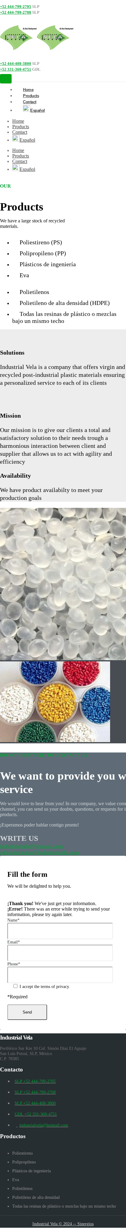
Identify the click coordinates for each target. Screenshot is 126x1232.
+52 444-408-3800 (15, 64)
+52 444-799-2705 (15, 7)
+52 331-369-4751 (15, 69)
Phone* (13, 963)
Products (20, 126)
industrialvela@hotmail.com (31, 846)
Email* (13, 942)
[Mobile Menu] (6, 78)
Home (18, 121)
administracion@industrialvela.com (39, 852)
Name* (13, 920)
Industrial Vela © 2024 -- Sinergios (63, 1223)
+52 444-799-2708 (15, 12)
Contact (29, 102)
